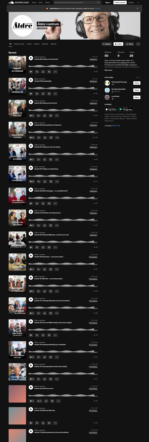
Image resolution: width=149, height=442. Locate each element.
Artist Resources (116, 116)
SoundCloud (19, 2)
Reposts (53, 44)
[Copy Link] (49, 71)
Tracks (29, 44)
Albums (36, 44)
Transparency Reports (117, 118)
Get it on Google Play (126, 109)
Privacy (111, 114)
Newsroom (126, 116)
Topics (133, 116)
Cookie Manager (130, 114)
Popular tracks (19, 44)
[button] (138, 2)
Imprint (107, 116)
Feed (40, 2)
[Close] (137, 8)
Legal (106, 114)
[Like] (31, 71)
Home (34, 2)
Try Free (97, 8)
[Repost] (37, 71)
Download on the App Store (111, 109)
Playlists (45, 44)
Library (47, 2)
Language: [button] (112, 125)
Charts (107, 118)
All (10, 44)
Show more (108, 70)
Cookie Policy (119, 114)
